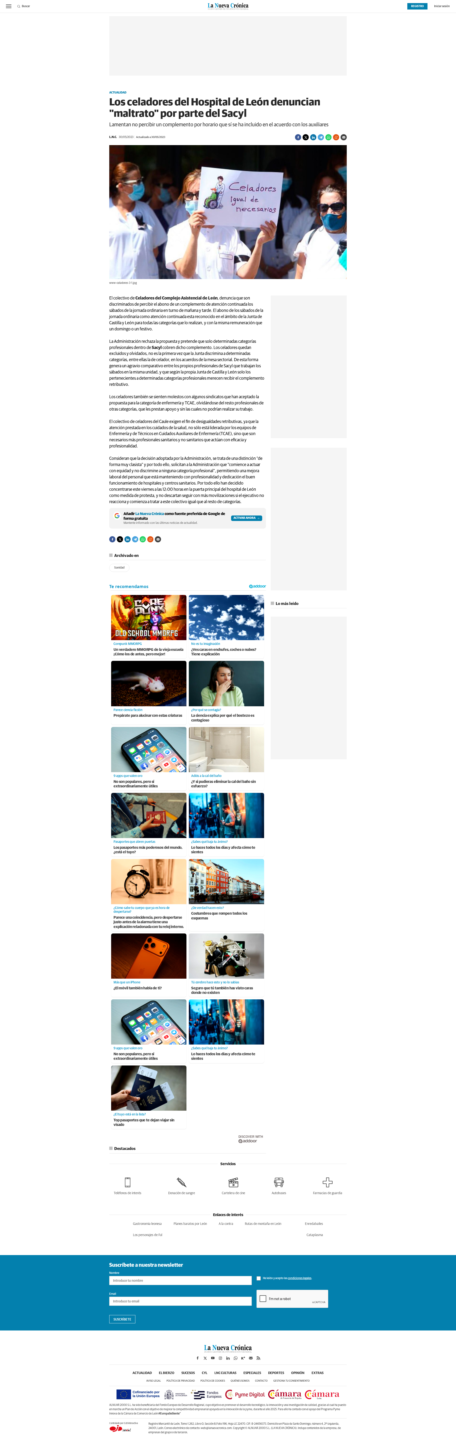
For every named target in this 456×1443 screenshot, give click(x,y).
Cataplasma (315, 1235)
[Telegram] (321, 137)
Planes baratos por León (190, 1224)
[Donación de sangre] (182, 1185)
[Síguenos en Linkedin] (228, 1358)
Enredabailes (314, 1224)
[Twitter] (306, 137)
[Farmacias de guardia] (328, 1185)
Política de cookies (212, 1380)
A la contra (226, 1224)
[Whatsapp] (328, 137)
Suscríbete (122, 1319)
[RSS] (258, 1358)
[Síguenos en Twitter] (205, 1358)
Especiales (252, 1373)
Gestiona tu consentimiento (291, 1380)
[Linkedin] (313, 137)
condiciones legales (299, 1278)
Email (112, 1294)
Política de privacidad (180, 1380)
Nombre (114, 1273)
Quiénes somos (240, 1380)
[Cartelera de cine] (233, 1185)
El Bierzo (166, 1373)
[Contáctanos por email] (251, 1358)
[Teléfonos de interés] (127, 1185)
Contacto (261, 1380)
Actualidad (117, 92)
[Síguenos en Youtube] (213, 1358)
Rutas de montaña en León (263, 1224)
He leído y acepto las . (287, 1278)
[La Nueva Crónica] (228, 1351)
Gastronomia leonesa (147, 1224)
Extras (317, 1373)
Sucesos (188, 1373)
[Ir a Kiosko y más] (243, 1358)
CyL (204, 1373)
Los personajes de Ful (147, 1235)
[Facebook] (298, 137)
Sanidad (119, 567)
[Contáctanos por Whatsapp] (235, 1358)
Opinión (297, 1373)
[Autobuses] (279, 1185)
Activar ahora (244, 518)
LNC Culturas (225, 1373)
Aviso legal (153, 1380)
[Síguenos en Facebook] (197, 1358)
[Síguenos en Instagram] (220, 1358)
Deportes (276, 1373)
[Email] (344, 137)
